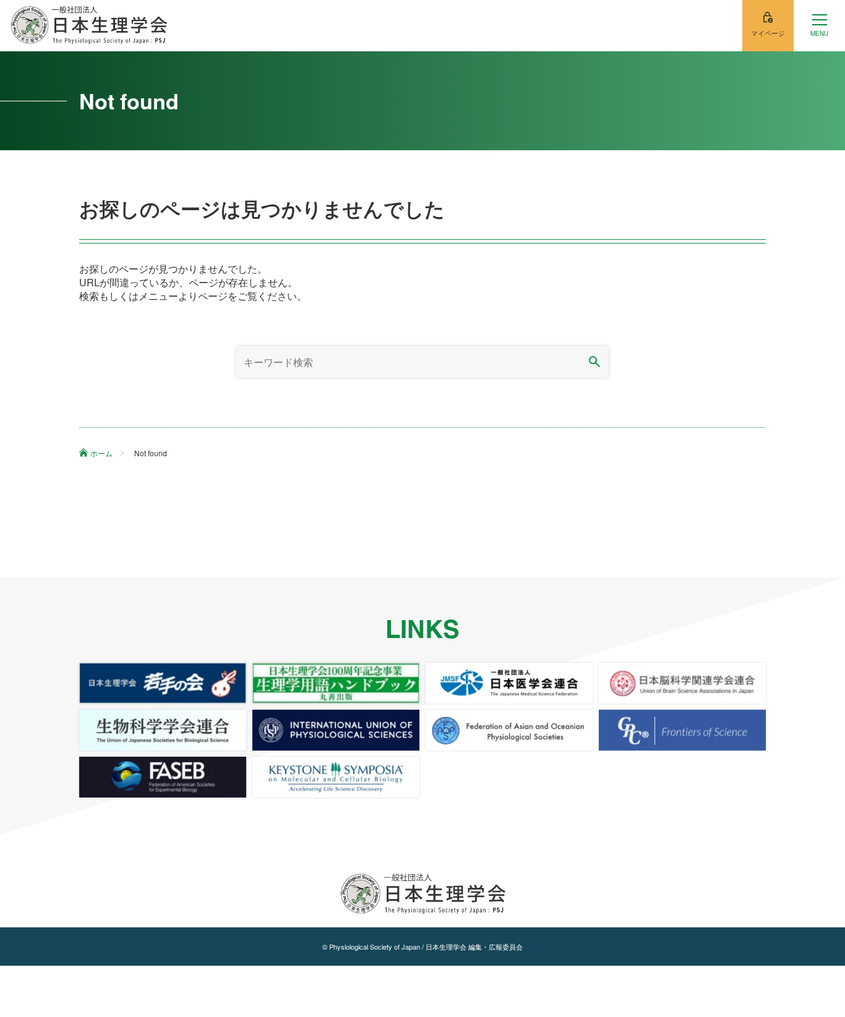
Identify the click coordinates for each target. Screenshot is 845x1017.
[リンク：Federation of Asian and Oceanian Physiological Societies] (509, 730)
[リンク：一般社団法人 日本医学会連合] (509, 683)
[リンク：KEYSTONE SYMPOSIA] (335, 777)
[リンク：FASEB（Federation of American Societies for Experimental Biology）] (162, 777)
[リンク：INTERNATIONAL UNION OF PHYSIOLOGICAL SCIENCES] (335, 730)
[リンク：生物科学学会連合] (162, 730)
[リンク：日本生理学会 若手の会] (162, 683)
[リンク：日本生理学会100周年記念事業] (335, 683)
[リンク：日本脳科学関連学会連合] (682, 683)
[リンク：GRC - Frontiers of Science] (682, 730)
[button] (819, 25)
